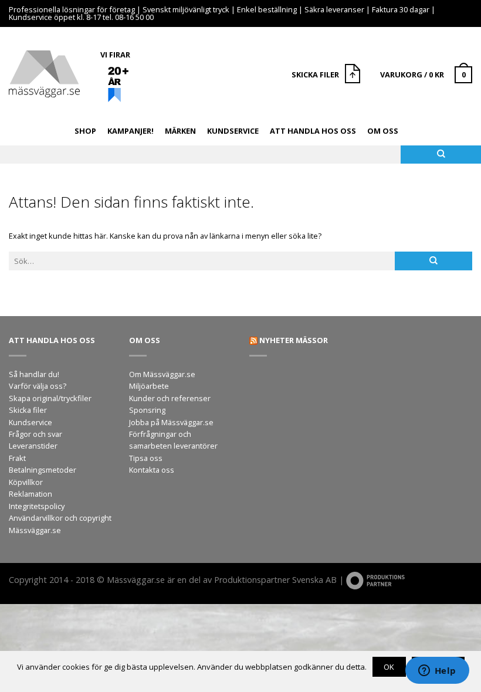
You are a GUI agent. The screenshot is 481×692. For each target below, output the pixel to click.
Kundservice (233, 130)
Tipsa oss (145, 458)
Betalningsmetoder (42, 469)
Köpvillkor (26, 482)
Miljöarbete (149, 386)
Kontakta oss (151, 469)
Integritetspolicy (37, 506)
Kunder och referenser (170, 398)
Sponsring (147, 410)
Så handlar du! (34, 374)
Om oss (382, 130)
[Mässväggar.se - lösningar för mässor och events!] (44, 71)
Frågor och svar (35, 434)
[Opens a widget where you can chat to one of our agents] (437, 671)
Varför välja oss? (37, 386)
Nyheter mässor (293, 340)
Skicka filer (28, 410)
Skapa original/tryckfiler (50, 398)
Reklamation (30, 494)
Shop (85, 130)
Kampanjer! (130, 130)
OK (389, 667)
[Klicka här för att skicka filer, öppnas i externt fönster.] (354, 75)
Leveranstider (33, 445)
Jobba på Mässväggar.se (171, 422)
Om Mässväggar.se (162, 374)
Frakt (17, 458)
